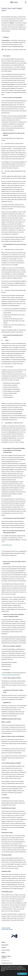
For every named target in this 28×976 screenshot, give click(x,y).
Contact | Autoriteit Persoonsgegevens (10, 674)
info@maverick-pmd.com (7, 963)
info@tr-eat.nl (8, 545)
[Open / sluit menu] (25, 2)
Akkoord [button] (22, 973)
